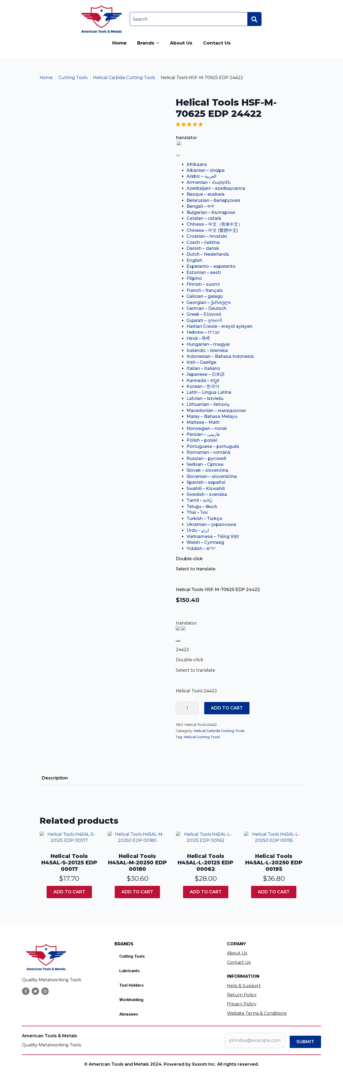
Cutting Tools (72, 77)
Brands (145, 43)
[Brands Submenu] (159, 43)
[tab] (55, 778)
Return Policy (242, 994)
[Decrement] (180, 708)
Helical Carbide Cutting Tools (124, 77)
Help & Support (244, 985)
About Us (181, 43)
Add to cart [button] (69, 891)
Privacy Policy (241, 1003)
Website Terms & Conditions (256, 1013)
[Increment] (194, 708)
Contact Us (217, 43)
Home (119, 43)
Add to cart (227, 708)
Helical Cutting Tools (202, 737)
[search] (254, 19)
